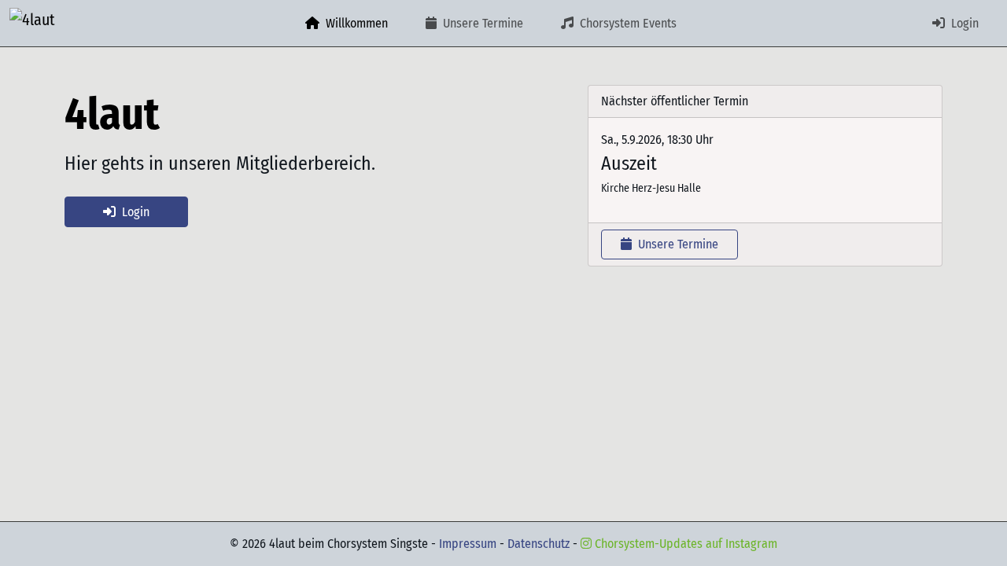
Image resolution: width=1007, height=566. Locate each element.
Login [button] (135, 211)
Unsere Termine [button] (676, 244)
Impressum (469, 543)
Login (963, 23)
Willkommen (355, 23)
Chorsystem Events (627, 23)
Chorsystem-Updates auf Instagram (684, 543)
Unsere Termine (481, 23)
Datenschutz (540, 543)
